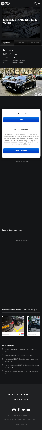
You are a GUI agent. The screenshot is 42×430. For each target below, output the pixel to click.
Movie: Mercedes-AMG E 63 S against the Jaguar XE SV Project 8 (22, 366)
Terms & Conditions (13, 419)
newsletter (21, 399)
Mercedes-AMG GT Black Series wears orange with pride (21, 360)
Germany (22, 60)
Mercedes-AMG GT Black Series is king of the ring (21, 350)
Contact (26, 394)
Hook (13, 57)
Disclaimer (21, 424)
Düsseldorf (15, 60)
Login (21, 119)
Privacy (32, 419)
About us (13, 394)
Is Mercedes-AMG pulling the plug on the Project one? (22, 372)
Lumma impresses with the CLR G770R (18, 355)
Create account (21, 151)
